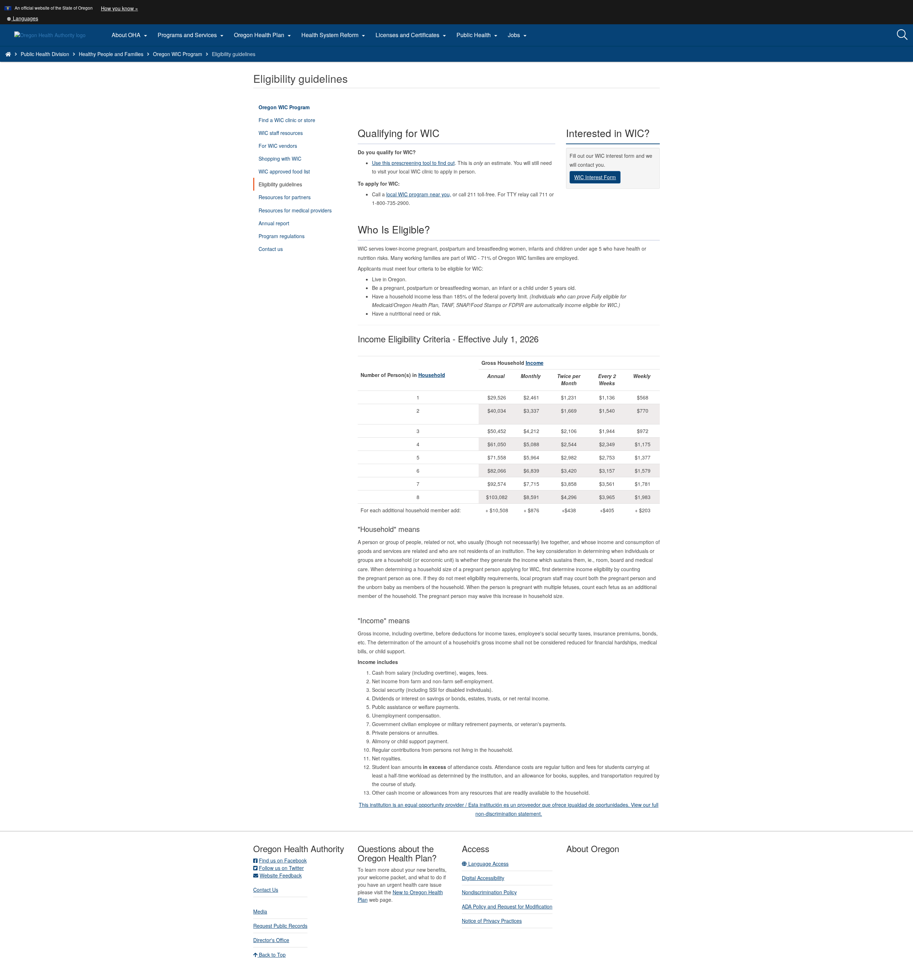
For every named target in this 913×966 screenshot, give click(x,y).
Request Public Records (280, 925)
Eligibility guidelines (280, 184)
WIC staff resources (281, 132)
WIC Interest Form (595, 177)
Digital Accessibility (483, 877)
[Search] (902, 35)
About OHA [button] (130, 35)
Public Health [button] (477, 35)
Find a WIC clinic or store (287, 120)
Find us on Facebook (283, 860)
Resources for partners (285, 197)
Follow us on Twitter (281, 867)
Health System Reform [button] (334, 35)
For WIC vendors (278, 145)
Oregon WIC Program (177, 53)
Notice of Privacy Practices (492, 920)
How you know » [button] (119, 8)
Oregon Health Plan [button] (263, 35)
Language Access (488, 863)
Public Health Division (45, 53)
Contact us (271, 248)
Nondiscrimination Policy (489, 892)
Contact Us (265, 889)
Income (535, 362)
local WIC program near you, (418, 194)
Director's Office (271, 940)
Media (260, 911)
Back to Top (271, 954)
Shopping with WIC (280, 158)
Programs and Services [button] (191, 35)
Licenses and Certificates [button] (412, 35)
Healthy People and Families (111, 53)
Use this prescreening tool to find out (413, 162)
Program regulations (282, 236)
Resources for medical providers (295, 210)
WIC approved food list (284, 171)
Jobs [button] (518, 35)
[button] (22, 18)
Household (431, 374)
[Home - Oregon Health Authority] (8, 53)
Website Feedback (281, 875)
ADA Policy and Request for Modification (507, 906)
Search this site (120, 63)
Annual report (274, 223)
